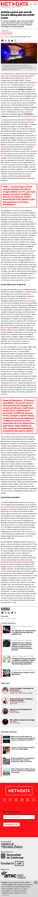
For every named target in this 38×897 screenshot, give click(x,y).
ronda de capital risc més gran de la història (19, 76)
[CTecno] (19, 845)
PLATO (30, 374)
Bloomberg (27, 294)
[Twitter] (4, 799)
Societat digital (6, 33)
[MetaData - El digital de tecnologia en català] (15, 4)
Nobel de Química (7, 330)
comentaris (7, 507)
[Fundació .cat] (19, 863)
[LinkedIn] (27, 799)
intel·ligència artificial (11, 618)
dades (2, 618)
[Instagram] (16, 799)
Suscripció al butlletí (12, 812)
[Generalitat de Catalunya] (19, 856)
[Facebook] (10, 799)
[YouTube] (22, 799)
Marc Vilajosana (5, 36)
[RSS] (33, 799)
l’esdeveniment (30, 120)
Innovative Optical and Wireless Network (15, 562)
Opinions (5, 683)
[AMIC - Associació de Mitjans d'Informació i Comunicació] (19, 875)
